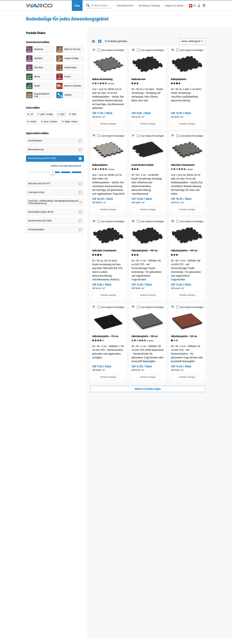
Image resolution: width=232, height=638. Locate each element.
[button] (192, 5)
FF (94, 307)
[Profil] (199, 5)
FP (133, 307)
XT (94, 50)
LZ (133, 135)
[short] (93, 41)
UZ (133, 50)
